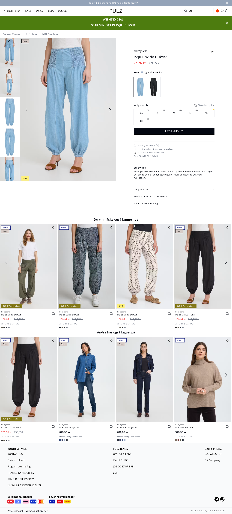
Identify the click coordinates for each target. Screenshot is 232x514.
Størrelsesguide (206, 105)
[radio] (206, 113)
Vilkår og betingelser (37, 510)
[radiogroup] (174, 117)
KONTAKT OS (15, 454)
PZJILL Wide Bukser (50, 34)
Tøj (25, 34)
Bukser (35, 34)
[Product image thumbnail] (10, 52)
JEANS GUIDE (120, 460)
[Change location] (217, 10)
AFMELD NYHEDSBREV (20, 479)
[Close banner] (227, 3)
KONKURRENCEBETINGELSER (24, 485)
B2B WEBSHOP (213, 454)
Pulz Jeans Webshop (11, 34)
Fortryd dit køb (16, 460)
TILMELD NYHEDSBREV (20, 473)
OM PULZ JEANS (122, 454)
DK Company (212, 460)
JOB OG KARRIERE (123, 466)
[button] (174, 189)
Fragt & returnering (19, 466)
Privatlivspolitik (15, 510)
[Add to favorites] (212, 52)
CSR (115, 473)
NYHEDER (8, 10)
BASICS (39, 10)
